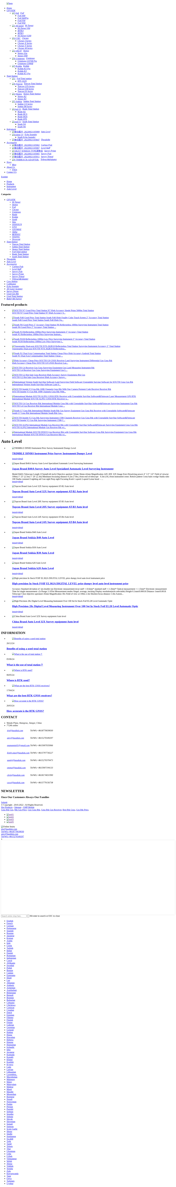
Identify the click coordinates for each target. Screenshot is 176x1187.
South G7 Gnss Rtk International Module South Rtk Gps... (37, 413)
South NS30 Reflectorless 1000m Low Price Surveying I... (37, 341)
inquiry (15, 459)
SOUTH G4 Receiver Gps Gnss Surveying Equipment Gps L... (40, 370)
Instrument (11, 186)
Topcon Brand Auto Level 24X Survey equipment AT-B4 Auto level (50, 522)
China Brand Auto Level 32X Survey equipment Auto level (45, 621)
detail (20, 459)
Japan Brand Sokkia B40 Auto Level (33, 537)
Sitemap (17, 807)
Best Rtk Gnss (69, 810)
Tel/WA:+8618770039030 (12, 831)
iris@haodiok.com (9, 829)
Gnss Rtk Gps (7, 810)
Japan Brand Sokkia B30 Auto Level (33, 552)
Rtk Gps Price (20, 810)
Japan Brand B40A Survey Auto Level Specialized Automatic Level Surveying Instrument (62, 468)
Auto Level (11, 189)
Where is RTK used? (18, 680)
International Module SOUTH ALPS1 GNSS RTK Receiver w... (40, 399)
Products (10, 184)
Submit (4, 802)
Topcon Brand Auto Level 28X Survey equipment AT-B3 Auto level (50, 506)
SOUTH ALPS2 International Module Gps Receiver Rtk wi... (39, 427)
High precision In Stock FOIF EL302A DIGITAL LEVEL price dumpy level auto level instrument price (70, 583)
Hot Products (7, 807)
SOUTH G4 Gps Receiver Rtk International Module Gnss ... (38, 406)
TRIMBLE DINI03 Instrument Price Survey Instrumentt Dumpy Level (52, 453)
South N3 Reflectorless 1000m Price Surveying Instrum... (37, 334)
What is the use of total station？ (25, 664)
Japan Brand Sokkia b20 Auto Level (33, 568)
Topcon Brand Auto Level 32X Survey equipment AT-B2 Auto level (50, 491)
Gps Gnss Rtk (34, 810)
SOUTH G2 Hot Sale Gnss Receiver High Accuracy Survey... (39, 377)
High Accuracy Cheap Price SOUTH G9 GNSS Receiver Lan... (40, 363)
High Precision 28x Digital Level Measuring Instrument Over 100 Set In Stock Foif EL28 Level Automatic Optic (75, 606)
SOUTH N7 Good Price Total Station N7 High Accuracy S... (38, 313)
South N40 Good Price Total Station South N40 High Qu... (38, 320)
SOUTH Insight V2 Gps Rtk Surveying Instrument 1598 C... (38, 420)
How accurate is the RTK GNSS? (25, 711)
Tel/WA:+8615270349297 (12, 836)
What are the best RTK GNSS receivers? (29, 695)
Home (9, 181)
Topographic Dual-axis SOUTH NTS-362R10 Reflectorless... (39, 349)
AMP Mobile (28, 807)
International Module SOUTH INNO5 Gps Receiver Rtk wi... (39, 434)
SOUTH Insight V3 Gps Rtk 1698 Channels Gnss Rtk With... (39, 391)
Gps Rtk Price (82, 810)
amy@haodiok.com (9, 834)
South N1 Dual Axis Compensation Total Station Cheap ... (37, 356)
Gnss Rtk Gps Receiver (51, 810)
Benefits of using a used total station (27, 648)
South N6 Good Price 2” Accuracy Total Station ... (34, 327)
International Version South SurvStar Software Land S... (36, 384)
